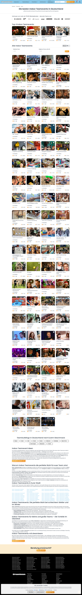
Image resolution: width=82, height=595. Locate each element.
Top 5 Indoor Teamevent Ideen (19, 460)
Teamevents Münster (16, 566)
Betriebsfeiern (44, 583)
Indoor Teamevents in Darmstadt (62, 490)
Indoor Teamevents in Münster (18, 499)
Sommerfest (29, 575)
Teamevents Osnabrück (60, 566)
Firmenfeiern (34, 1)
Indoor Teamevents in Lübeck (18, 498)
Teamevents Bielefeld (45, 557)
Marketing (42, 590)
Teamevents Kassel (30, 563)
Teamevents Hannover (30, 562)
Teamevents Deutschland (31, 569)
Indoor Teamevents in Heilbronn (62, 495)
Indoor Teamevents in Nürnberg (33, 499)
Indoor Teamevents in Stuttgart (18, 500)
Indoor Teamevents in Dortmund (18, 493)
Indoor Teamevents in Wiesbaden (48, 500)
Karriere (57, 576)
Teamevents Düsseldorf (45, 559)
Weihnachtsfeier (30, 579)
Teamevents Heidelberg (45, 562)
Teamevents (16, 1)
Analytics (36, 590)
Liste (65, 45)
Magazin (57, 583)
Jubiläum (29, 580)
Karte (69, 45)
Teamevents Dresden (30, 559)
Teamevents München (60, 565)
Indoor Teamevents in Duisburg (62, 493)
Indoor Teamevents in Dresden (33, 493)
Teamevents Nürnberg (30, 566)
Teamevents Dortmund (16, 559)
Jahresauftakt (29, 583)
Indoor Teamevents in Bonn (17, 490)
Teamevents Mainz (30, 565)
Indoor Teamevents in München (62, 498)
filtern (67, 51)
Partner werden (59, 580)
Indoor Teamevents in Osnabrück (62, 499)
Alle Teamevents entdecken (18, 540)
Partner (55, 590)
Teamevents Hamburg (16, 562)
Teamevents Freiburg (60, 561)
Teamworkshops (25, 1)
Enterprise (58, 582)
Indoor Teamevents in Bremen (47, 490)
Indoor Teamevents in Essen (32, 494)
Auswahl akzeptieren (40, 592)
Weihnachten (42, 443)
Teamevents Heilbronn (60, 562)
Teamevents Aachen (16, 557)
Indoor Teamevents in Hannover (33, 495)
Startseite (13, 6)
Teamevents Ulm (29, 567)
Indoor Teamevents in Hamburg (18, 495)
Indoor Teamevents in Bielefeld (48, 489)
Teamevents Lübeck (16, 565)
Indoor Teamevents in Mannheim (48, 498)
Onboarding (29, 578)
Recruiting (29, 576)
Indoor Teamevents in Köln (47, 496)
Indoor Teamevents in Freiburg (62, 494)
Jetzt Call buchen (41, 550)
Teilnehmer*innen (16, 49)
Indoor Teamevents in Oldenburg (48, 499)
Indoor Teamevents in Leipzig (62, 496)
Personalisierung (49, 590)
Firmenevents (44, 576)
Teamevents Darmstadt (60, 558)
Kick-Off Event (30, 582)
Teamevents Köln (44, 563)
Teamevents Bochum (60, 557)
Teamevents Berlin (30, 557)
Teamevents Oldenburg (45, 566)
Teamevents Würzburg (16, 569)
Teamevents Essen (30, 561)
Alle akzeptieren (50, 592)
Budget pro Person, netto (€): (44, 49)
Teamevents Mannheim (45, 565)
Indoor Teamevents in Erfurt (17, 494)
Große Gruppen (33, 443)
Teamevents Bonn (15, 558)
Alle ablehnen (31, 592)
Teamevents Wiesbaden (45, 567)
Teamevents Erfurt (15, 561)
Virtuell (49, 443)
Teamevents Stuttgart (16, 567)
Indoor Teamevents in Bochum (62, 489)
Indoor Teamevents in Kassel (32, 496)
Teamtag (43, 579)
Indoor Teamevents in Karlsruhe (18, 496)
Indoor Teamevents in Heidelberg (48, 495)
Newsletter (58, 578)
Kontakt (57, 579)
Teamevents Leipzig (59, 563)
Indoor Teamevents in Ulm (32, 500)
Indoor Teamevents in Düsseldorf (48, 493)
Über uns (58, 575)
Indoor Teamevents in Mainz (32, 498)
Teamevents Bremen (45, 558)
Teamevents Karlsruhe (16, 563)
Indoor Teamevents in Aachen (18, 489)
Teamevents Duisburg (60, 559)
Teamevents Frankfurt (45, 561)
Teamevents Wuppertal (60, 567)
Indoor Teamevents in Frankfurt (48, 494)
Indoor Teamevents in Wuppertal (62, 500)
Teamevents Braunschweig (31, 558)
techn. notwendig (29, 590)
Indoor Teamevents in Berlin (32, 489)
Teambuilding (44, 582)
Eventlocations (43, 1)
